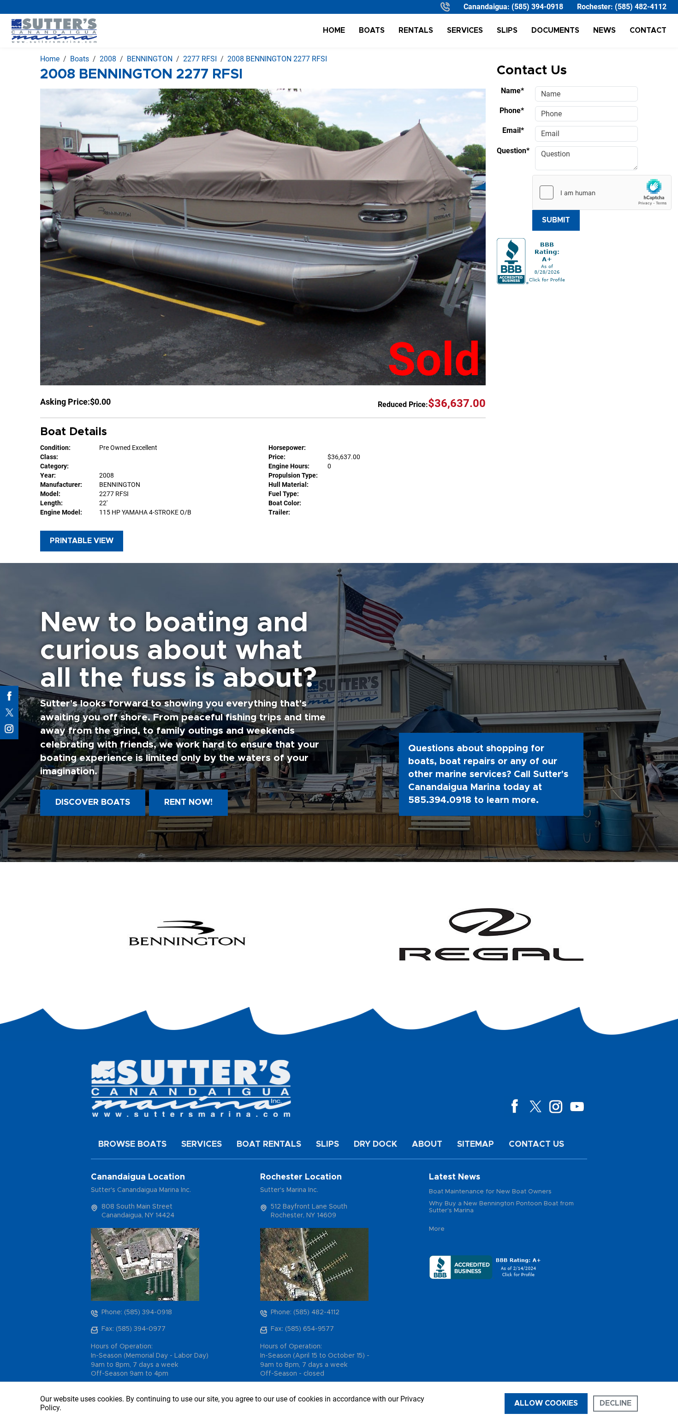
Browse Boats (132, 1144)
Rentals (415, 30)
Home (334, 30)
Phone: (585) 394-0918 (136, 1312)
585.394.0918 (439, 800)
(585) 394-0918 (537, 6)
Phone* (512, 110)
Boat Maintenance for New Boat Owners (490, 1192)
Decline (615, 1403)
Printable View (81, 541)
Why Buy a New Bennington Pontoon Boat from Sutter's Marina (501, 1207)
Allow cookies (546, 1403)
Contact (648, 30)
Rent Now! (188, 802)
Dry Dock (375, 1144)
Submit (556, 220)
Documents (555, 30)
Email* (513, 130)
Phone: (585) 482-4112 (305, 1312)
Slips (507, 30)
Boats (372, 30)
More (437, 1229)
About (427, 1144)
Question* (513, 150)
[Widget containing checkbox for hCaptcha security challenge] (602, 192)
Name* (512, 90)
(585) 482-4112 (640, 6)
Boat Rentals (269, 1144)
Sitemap (475, 1144)
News (604, 30)
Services (465, 30)
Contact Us (536, 1144)
